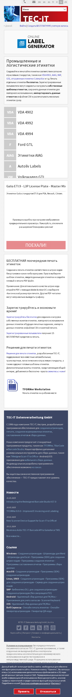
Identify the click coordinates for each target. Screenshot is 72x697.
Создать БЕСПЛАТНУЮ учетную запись (48, 25)
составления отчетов (17, 435)
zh (65, 2)
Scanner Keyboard (50, 600)
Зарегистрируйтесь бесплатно (21, 317)
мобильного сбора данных (38, 459)
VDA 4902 (46, 75)
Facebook (25, 627)
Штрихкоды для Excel (19, 557)
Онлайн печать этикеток (36, 607)
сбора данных (38, 435)
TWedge (15, 456)
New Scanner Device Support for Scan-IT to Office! (31, 520)
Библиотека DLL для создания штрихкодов (34, 589)
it (57, 2)
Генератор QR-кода (42, 611)
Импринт (55, 683)
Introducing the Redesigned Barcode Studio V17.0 (31, 501)
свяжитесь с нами (56, 371)
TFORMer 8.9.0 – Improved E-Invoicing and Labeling (32, 510)
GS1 (8, 78)
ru (61, 2)
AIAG (54, 75)
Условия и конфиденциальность (46, 633)
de (39, 2)
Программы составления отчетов (23, 564)
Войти (23, 25)
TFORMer (48, 445)
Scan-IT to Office (29, 456)
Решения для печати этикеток (21, 353)
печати (10, 431)
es (49, 2)
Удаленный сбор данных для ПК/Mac (36, 596)
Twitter (19, 627)
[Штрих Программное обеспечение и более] (12, 14)
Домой (8, 25)
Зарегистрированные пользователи (24, 333)
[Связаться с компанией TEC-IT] (25, 2)
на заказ (36, 467)
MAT (59, 75)
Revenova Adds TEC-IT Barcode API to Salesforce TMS (33, 530)
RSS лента (39, 627)
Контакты (36, 637)
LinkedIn (32, 627)
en (44, 2)
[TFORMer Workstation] (12, 390)
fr (53, 2)
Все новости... (13, 536)
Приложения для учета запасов (23, 600)
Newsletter (53, 627)
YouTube (46, 627)
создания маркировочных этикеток (33, 431)
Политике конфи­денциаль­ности (35, 683)
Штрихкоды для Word (54, 553)
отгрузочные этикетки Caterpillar (27, 78)
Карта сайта (15, 633)
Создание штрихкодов (30, 553)
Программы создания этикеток (37, 560)
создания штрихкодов (51, 427)
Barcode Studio (16, 449)
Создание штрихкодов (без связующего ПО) (29, 593)
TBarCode (59, 445)
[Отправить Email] (33, 2)
